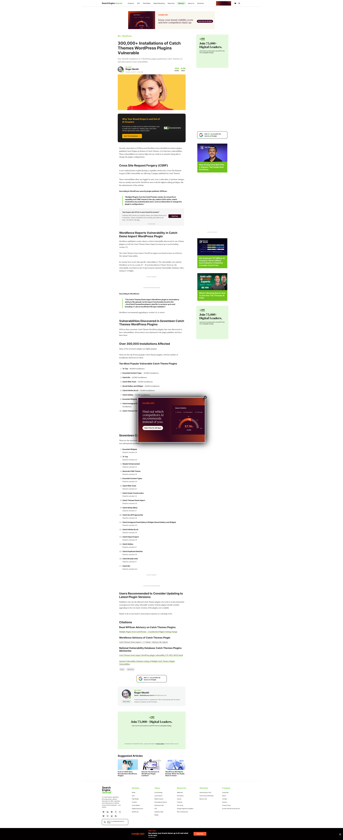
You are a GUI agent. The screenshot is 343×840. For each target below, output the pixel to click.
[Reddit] (111, 816)
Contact (224, 799)
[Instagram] (107, 816)
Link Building (158, 792)
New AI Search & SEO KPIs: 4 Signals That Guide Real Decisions (211, 167)
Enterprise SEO (159, 805)
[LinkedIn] (107, 812)
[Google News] (103, 812)
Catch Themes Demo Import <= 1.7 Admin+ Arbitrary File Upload (143, 642)
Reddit (156, 815)
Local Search (158, 796)
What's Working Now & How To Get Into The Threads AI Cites (212, 295)
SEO (138, 3)
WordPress (130, 669)
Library (179, 799)
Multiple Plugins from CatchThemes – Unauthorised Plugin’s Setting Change (148, 632)
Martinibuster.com (160, 695)
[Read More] (212, 247)
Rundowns (180, 796)
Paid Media (146, 3)
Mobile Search (158, 799)
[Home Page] (112, 3)
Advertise (200, 3)
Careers (224, 802)
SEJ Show (180, 805)
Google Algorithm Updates (185, 808)
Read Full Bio (126, 701)
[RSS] (115, 816)
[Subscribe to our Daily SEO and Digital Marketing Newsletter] (235, 3)
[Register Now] (212, 153)
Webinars (181, 3)
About (224, 796)
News (122, 669)
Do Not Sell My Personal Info (231, 808)
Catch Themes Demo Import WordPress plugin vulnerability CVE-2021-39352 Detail (151, 655)
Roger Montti (132, 69)
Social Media (136, 805)
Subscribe (225, 792)
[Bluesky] (103, 816)
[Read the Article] (128, 764)
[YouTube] (111, 812)
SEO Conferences (182, 812)
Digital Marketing (159, 3)
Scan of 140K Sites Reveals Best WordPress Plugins (127, 774)
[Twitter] (119, 812)
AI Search (131, 3)
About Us (191, 3)
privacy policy (160, 743)
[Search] (239, 3)
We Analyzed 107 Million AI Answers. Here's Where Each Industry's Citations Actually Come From (212, 261)
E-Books (179, 802)
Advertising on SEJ (205, 792)
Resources (171, 3)
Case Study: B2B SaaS (206, 796)
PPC (155, 808)
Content (134, 802)
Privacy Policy (226, 805)
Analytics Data (158, 812)
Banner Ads (203, 799)
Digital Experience (137, 808)
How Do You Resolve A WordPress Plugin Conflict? (150, 774)
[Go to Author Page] (121, 69)
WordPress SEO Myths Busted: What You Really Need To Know (175, 774)
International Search (160, 802)
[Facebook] (115, 812)
